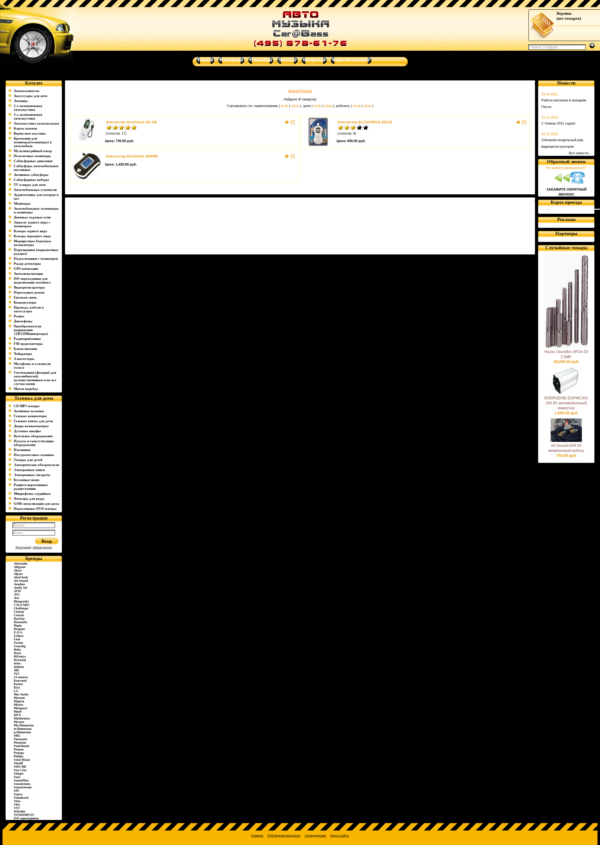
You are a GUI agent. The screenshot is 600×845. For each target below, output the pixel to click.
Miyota (18, 704)
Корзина (564, 13)
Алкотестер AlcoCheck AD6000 (132, 156)
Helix (17, 649)
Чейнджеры (23, 354)
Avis (16, 598)
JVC (17, 673)
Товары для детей (28, 460)
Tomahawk (21, 797)
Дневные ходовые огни (32, 217)
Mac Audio (21, 694)
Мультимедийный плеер (33, 151)
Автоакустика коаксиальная (36, 123)
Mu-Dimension (24, 725)
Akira (18, 570)
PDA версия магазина (284, 835)
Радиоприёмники (27, 339)
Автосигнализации (28, 273)
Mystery (19, 722)
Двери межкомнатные (31, 426)
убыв (295, 106)
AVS (17, 594)
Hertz (17, 653)
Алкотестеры (24, 359)
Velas (17, 801)
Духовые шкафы (27, 431)
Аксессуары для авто (31, 96)
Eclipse (18, 636)
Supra (18, 794)
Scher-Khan (22, 759)
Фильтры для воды (29, 498)
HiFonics (20, 656)
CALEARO (21, 605)
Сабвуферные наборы (31, 180)
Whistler (19, 811)
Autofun (19, 584)
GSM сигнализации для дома (36, 503)
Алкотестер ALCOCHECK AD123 (365, 122)
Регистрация (23, 547)
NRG (17, 735)
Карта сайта (339, 835)
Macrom (19, 697)
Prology (19, 753)
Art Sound (21, 580)
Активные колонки (29, 411)
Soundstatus (22, 784)
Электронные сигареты (32, 475)
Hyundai (20, 660)
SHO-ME (20, 766)
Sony (17, 777)
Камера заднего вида (30, 231)
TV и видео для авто (30, 185)
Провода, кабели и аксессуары (28, 309)
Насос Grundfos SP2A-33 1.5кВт (566, 354)
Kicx (17, 687)
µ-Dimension (22, 732)
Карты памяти (25, 128)
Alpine (18, 574)
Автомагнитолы (26, 91)
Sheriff (18, 763)
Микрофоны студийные (32, 493)
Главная (257, 835)
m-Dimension (23, 728)
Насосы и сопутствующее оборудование (34, 443)
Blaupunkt (21, 601)
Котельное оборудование (33, 436)
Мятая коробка (26, 389)
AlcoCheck (21, 577)
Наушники (22, 450)
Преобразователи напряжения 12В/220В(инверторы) (31, 329)
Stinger (18, 773)
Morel (18, 711)
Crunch (19, 615)
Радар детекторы (27, 263)
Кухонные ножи (26, 480)
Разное (19, 316)
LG (16, 691)
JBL (17, 670)
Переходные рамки (29, 292)
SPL (17, 790)
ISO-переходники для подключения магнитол (32, 280)
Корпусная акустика (30, 133)
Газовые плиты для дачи (33, 421)
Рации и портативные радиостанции (31, 486)
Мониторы (22, 203)
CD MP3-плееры (27, 406)
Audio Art (20, 587)
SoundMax (21, 780)
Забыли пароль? (42, 547)
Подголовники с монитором (36, 258)
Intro (17, 663)
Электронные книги (29, 470)
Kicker (18, 684)
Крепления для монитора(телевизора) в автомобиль (33, 142)
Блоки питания (25, 349)
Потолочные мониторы (32, 156)
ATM (17, 591)
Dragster (19, 629)
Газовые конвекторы (30, 416)
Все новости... (580, 153)
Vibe (17, 804)
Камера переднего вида (32, 236)
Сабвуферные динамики (33, 161)
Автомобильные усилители (35, 190)
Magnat (19, 701)
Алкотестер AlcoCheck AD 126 (131, 122)
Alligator (20, 567)
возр (284, 106)
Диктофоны (23, 321)
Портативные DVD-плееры (35, 508)
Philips (18, 756)
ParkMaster (21, 746)
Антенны (21, 101)
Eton (17, 639)
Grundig (20, 646)
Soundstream (23, 787)
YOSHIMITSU (24, 815)
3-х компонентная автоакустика (28, 116)
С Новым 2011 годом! (558, 123)
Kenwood (20, 680)
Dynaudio (20, 622)
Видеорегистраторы (29, 287)
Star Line (20, 770)
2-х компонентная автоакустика (28, 107)
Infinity (19, 666)
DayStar (19, 618)
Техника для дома (33, 398)
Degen (18, 625)
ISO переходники (26, 818)
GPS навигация (26, 268)
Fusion (18, 642)
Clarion (19, 611)
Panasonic (21, 739)
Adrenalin (21, 563)
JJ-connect (21, 677)
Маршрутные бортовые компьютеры (32, 243)
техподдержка (315, 835)
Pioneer (19, 749)
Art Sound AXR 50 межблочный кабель (566, 448)
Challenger (21, 608)
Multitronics (22, 718)
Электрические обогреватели (36, 465)
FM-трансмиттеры (28, 344)
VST (17, 808)
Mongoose (20, 708)
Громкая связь (25, 297)
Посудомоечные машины (34, 455)
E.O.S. (18, 632)
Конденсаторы (25, 302)
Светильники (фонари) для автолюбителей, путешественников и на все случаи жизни (35, 378)
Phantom (20, 742)
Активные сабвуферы (31, 175)
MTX (17, 715)
